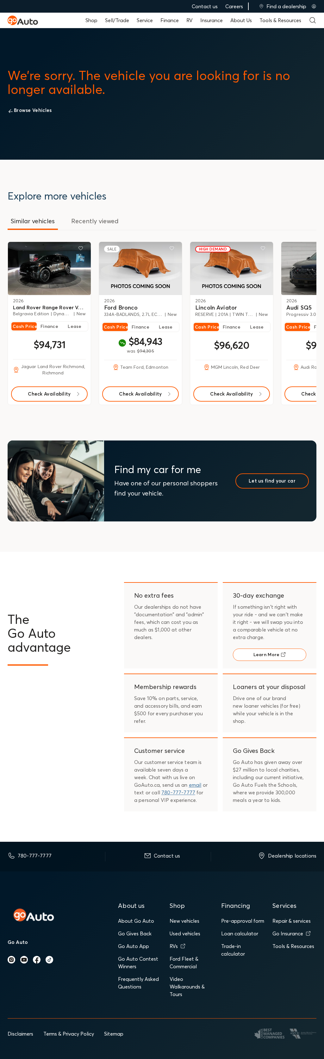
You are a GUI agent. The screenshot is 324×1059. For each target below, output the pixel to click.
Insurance (211, 20)
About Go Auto (136, 921)
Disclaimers (20, 1034)
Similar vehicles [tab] (33, 221)
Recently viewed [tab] (95, 221)
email (195, 785)
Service (145, 20)
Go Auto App (133, 946)
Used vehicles (185, 933)
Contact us (205, 6)
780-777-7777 (178, 792)
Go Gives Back (135, 933)
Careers (234, 6)
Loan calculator (239, 933)
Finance (169, 20)
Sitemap (113, 1034)
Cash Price (25, 326)
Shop (91, 20)
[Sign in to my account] (313, 6)
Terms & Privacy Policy (68, 1034)
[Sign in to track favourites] (82, 249)
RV (189, 20)
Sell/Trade (117, 20)
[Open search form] (312, 20)
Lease (74, 326)
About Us (241, 20)
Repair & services (291, 921)
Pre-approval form (242, 921)
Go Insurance (287, 933)
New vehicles (184, 921)
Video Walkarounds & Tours (187, 986)
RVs (174, 946)
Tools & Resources (280, 20)
